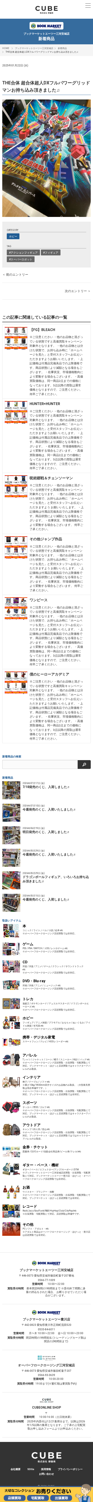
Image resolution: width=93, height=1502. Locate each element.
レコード (30, 1206)
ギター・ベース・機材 (41, 1165)
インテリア (32, 1077)
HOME (5, 48)
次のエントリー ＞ (78, 291)
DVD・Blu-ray (34, 981)
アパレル (30, 1055)
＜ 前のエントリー (15, 274)
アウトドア (32, 1125)
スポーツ (30, 1103)
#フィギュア (50, 252)
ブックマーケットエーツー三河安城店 (34, 48)
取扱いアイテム (11, 920)
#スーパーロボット (20, 259)
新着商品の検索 (11, 756)
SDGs (30, 1469)
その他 (28, 1224)
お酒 (26, 1187)
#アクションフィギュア (23, 252)
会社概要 (16, 1469)
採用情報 (46, 1469)
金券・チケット (35, 1147)
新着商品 (62, 48)
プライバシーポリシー (70, 1469)
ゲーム (28, 944)
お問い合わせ (46, 1474)
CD (25, 962)
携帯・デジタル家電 (39, 1037)
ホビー (13, 236)
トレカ (28, 999)
